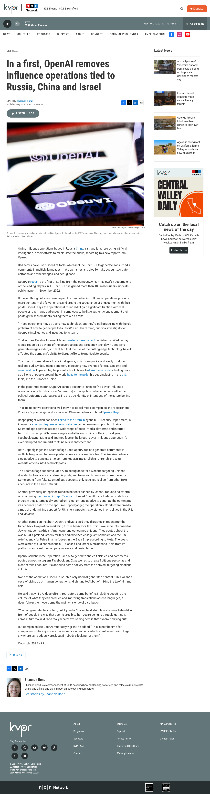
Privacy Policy (124, 739)
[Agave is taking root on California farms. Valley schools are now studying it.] (165, 147)
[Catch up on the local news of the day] (178, 192)
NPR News (12, 51)
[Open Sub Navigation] (12, 34)
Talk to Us (122, 724)
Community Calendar (124, 34)
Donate (198, 8)
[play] (7, 24)
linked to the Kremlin (71, 420)
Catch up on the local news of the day (179, 227)
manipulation (26, 370)
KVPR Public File (168, 731)
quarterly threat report (80, 340)
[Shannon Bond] (14, 687)
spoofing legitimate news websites (55, 424)
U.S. (124, 374)
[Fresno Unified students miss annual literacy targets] (165, 98)
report (34, 281)
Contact (78, 753)
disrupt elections (99, 370)
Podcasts (43, 34)
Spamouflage (111, 412)
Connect (97, 34)
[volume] (17, 24)
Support (63, 34)
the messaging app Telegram (55, 496)
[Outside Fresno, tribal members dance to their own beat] (165, 123)
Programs (79, 731)
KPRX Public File (168, 724)
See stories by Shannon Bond (45, 694)
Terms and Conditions (128, 746)
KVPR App (79, 746)
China (79, 248)
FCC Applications (125, 753)
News (6, 34)
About (80, 34)
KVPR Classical (155, 34)
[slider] (22, 23)
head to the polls (78, 374)
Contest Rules (167, 739)
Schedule (23, 34)
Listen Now (179, 250)
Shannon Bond (24, 101)
